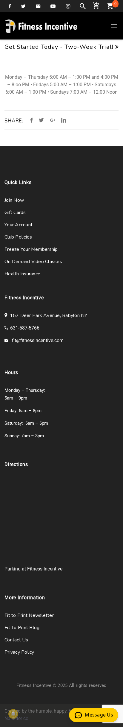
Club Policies (18, 237)
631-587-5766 (24, 328)
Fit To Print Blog (21, 627)
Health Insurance (22, 274)
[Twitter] (41, 120)
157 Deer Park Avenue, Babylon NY (47, 315)
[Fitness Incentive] (41, 25)
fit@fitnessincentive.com (38, 340)
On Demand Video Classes (33, 261)
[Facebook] (31, 120)
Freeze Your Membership (31, 249)
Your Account (18, 224)
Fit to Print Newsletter (29, 615)
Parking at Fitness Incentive (33, 569)
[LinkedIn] (62, 120)
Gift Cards (15, 212)
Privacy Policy (19, 652)
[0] (110, 7)
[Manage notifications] (13, 714)
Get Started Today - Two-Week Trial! (59, 47)
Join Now (14, 200)
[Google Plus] (52, 120)
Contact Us (16, 640)
